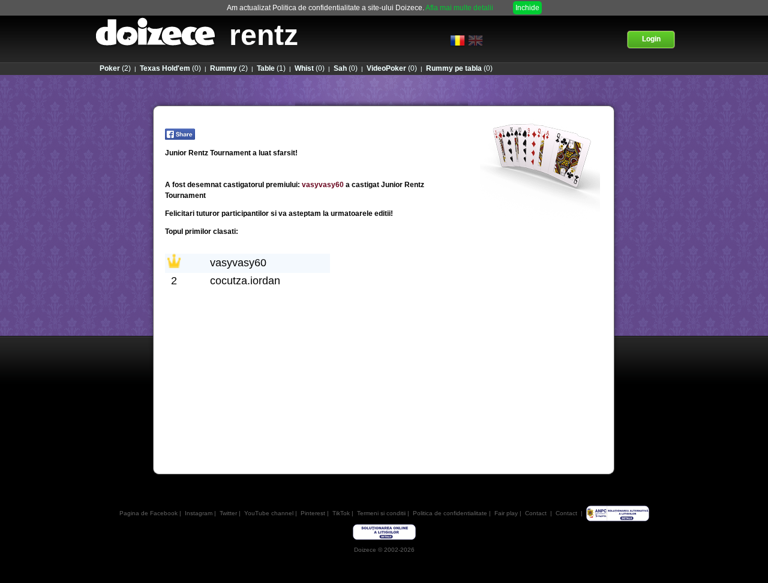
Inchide (527, 8)
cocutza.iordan (245, 281)
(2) (115, 68)
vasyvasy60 (323, 185)
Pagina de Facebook (148, 513)
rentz (263, 35)
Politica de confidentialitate (450, 513)
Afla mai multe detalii (459, 8)
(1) (271, 68)
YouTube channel (268, 513)
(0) (170, 68)
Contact (536, 513)
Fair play (506, 513)
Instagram (198, 513)
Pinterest (313, 513)
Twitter (228, 513)
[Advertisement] (383, 426)
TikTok (341, 513)
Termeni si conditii (381, 513)
